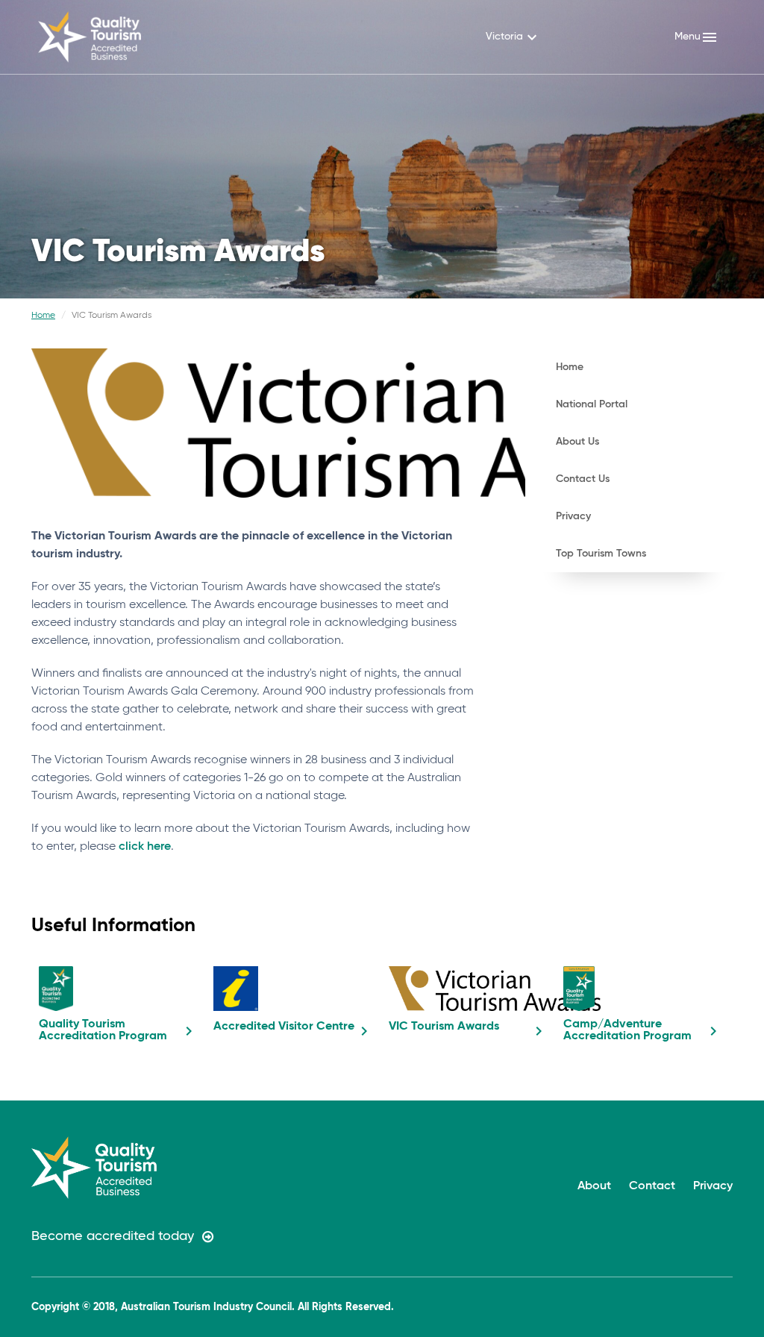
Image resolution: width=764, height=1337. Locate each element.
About (594, 1186)
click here (145, 847)
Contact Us (583, 479)
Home (43, 315)
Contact (652, 1186)
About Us (577, 441)
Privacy (573, 516)
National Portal (591, 404)
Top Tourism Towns (601, 553)
